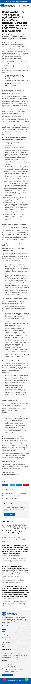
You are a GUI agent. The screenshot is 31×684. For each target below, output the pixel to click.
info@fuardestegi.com (13, 474)
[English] (26, 5)
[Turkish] (24, 5)
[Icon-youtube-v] (7, 625)
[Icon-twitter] (4, 625)
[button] (17, 5)
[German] (28, 5)
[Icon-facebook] (2, 625)
